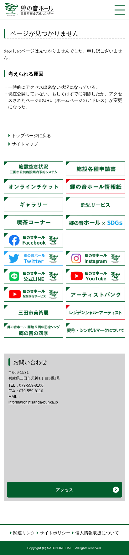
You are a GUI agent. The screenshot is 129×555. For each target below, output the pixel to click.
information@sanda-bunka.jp (33, 402)
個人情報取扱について (97, 532)
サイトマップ (25, 143)
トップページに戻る (31, 135)
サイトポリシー (55, 532)
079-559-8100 (31, 385)
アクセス (64, 489)
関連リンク (24, 532)
